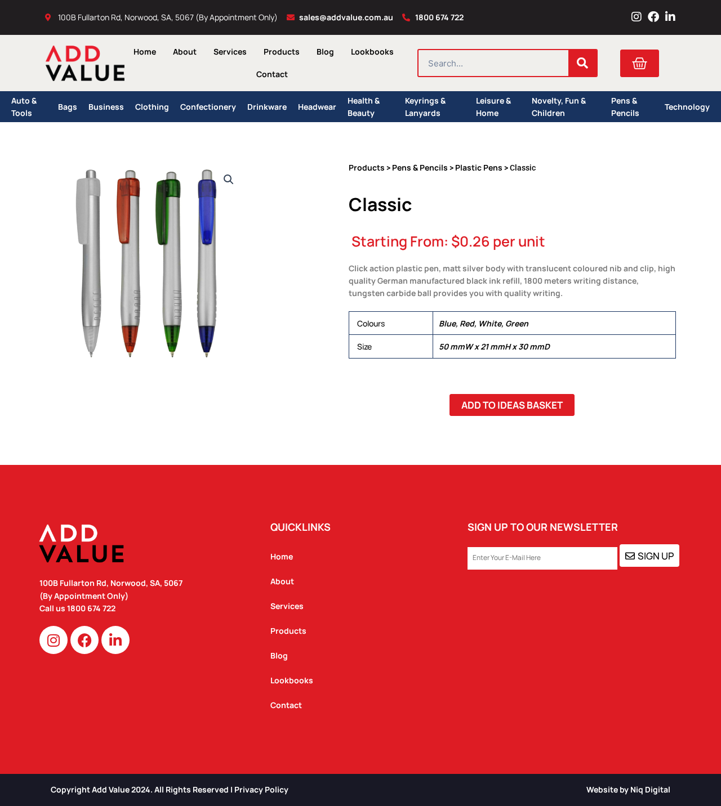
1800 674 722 (92, 608)
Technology (687, 106)
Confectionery (208, 106)
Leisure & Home (493, 107)
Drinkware (267, 106)
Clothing (152, 106)
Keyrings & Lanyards (425, 107)
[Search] (582, 63)
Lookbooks (372, 51)
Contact (272, 74)
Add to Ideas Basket (512, 404)
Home (144, 51)
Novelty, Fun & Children (559, 107)
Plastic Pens (478, 167)
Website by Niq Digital (628, 789)
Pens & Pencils (625, 107)
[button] (229, 179)
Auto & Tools (24, 107)
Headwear (317, 106)
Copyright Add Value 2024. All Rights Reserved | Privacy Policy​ (169, 789)
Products (282, 51)
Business (106, 106)
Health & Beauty (364, 107)
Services (230, 51)
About (185, 51)
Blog (325, 51)
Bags (67, 106)
